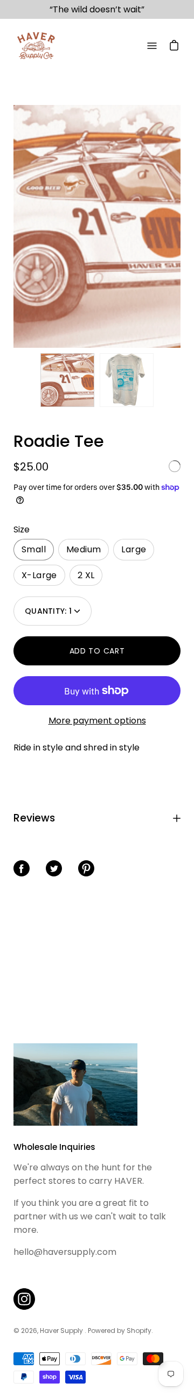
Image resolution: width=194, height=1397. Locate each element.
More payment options (97, 720)
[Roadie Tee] (67, 380)
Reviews (34, 818)
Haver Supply (62, 1330)
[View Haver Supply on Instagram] (24, 1299)
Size (21, 529)
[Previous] (13, 226)
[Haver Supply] (35, 45)
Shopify (139, 1330)
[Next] (180, 226)
